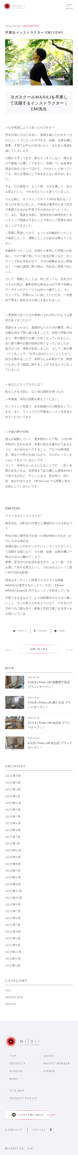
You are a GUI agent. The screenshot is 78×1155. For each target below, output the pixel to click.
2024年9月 (13, 857)
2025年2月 (13, 837)
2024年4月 (13, 884)
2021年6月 (12, 966)
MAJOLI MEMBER (56, 1063)
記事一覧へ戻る (39, 649)
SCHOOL (16, 1071)
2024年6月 (13, 877)
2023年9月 (13, 905)
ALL (8, 990)
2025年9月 (13, 810)
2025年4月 (13, 830)
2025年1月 (12, 844)
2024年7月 (13, 871)
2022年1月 (12, 945)
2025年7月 (13, 817)
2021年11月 (13, 959)
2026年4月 (13, 776)
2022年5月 (13, 925)
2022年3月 (13, 938)
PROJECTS (17, 1063)
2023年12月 (13, 891)
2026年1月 (12, 796)
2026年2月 (13, 789)
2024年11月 (13, 850)
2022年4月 (13, 932)
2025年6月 (13, 823)
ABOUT (49, 1056)
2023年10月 (13, 898)
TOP (12, 1056)
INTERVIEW (31, 26)
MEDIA (10, 1004)
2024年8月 (13, 864)
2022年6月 (13, 918)
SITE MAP (17, 1090)
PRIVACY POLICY (23, 1098)
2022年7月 (13, 911)
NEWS (13, 1079)
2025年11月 (13, 803)
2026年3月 (13, 783)
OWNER (49, 1071)
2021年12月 (13, 952)
